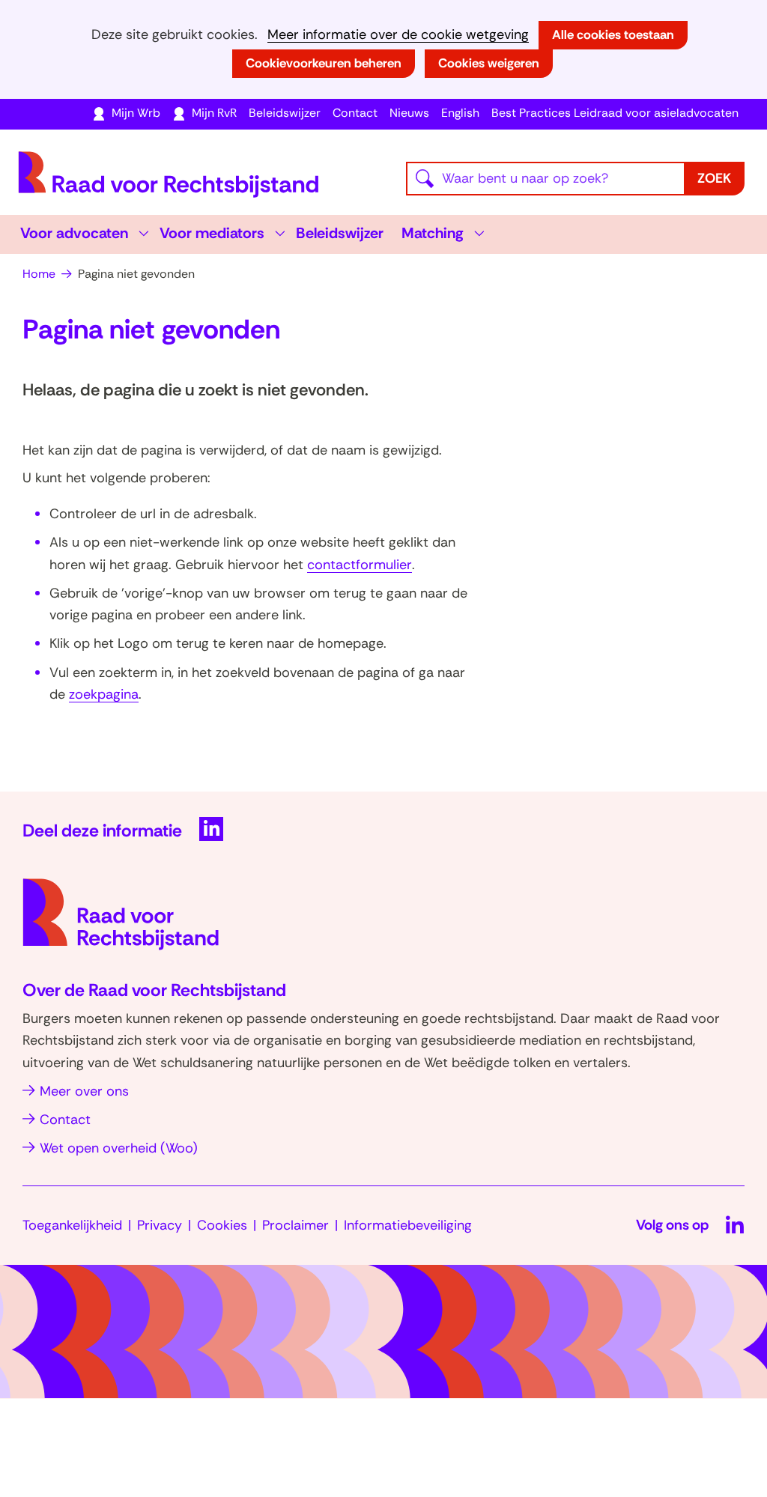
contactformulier (359, 565)
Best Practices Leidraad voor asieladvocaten (615, 113)
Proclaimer (295, 1225)
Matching (432, 233)
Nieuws (409, 113)
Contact (355, 113)
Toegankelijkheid (72, 1225)
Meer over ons (84, 1091)
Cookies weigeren (488, 63)
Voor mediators (212, 233)
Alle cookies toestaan (613, 34)
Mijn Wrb (136, 113)
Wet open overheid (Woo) (119, 1148)
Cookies (222, 1225)
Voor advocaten (74, 233)
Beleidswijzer (285, 113)
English (460, 113)
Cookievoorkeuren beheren (323, 63)
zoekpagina (104, 694)
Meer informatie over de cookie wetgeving (398, 35)
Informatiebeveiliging (408, 1225)
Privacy (159, 1225)
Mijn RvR (214, 113)
